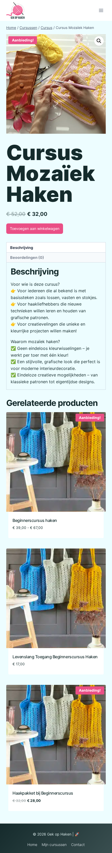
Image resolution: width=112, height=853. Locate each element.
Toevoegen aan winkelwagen (34, 228)
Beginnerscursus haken (35, 520)
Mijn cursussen (54, 844)
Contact (78, 844)
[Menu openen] (101, 10)
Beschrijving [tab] (21, 247)
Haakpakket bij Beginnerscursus (43, 793)
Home (32, 844)
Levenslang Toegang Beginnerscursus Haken (55, 656)
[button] (99, 41)
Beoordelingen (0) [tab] (27, 257)
